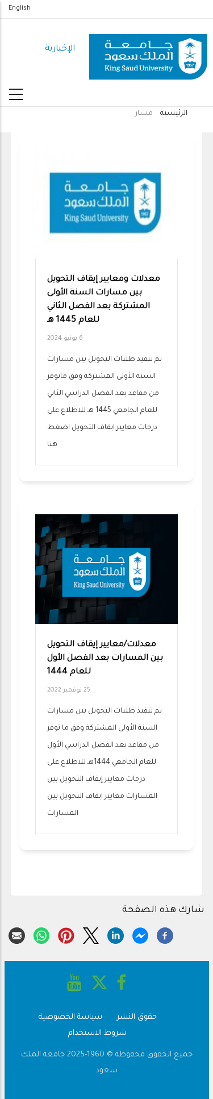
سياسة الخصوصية (70, 1017)
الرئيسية (173, 114)
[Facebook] (165, 934)
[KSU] (148, 50)
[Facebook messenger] (140, 934)
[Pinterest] (66, 934)
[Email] (17, 934)
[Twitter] (91, 934)
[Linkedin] (115, 934)
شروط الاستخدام (97, 1033)
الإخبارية (60, 49)
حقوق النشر (137, 1017)
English (20, 8)
